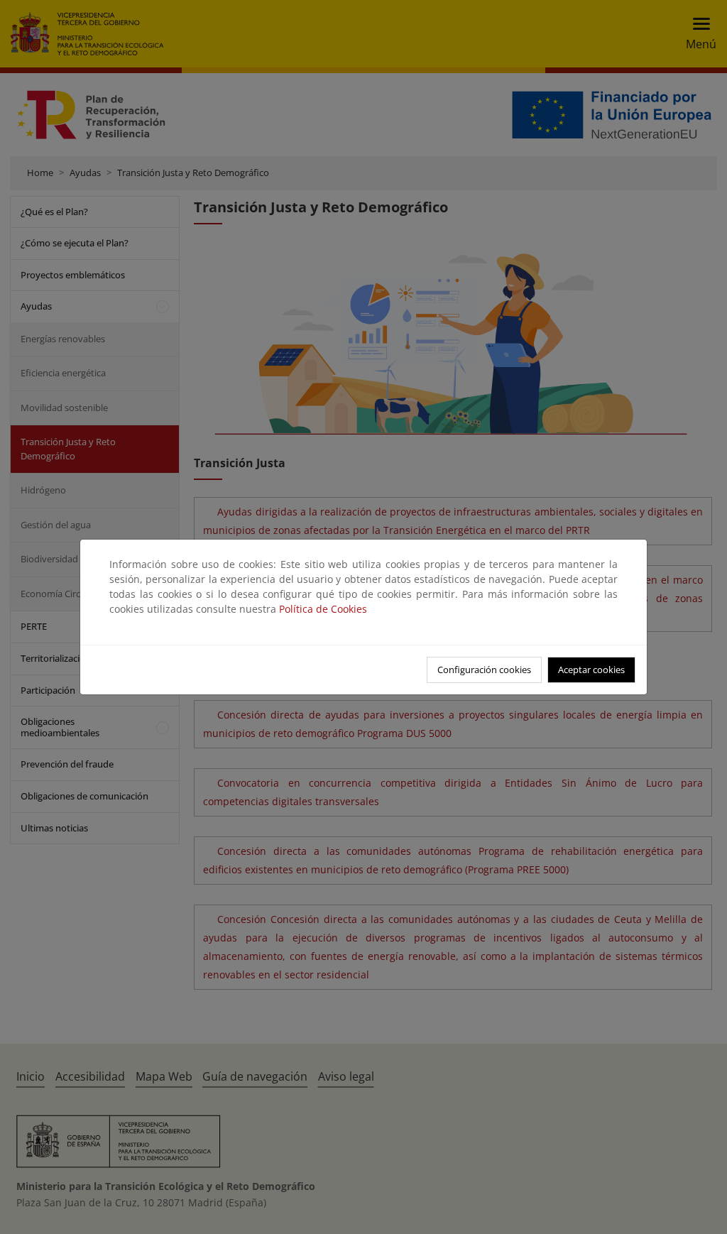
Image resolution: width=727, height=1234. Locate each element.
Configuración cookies (484, 669)
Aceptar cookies (591, 669)
